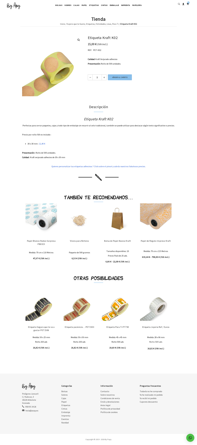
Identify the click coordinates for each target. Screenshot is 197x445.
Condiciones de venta (110, 398)
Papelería (137, 5)
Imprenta (125, 5)
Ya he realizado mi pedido (151, 394)
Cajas (76, 5)
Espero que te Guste (76, 24)
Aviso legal (105, 405)
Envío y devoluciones (110, 401)
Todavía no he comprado (151, 391)
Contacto (105, 391)
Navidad (65, 422)
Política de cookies (109, 412)
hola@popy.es (31, 410)
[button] (78, 40)
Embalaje (114, 5)
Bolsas (58, 5)
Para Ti (115, 24)
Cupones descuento (149, 401)
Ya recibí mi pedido (148, 398)
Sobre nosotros (108, 394)
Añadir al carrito (120, 77)
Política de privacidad (110, 408)
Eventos (65, 419)
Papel (84, 5)
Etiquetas (94, 5)
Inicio (62, 24)
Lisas (109, 24)
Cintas (104, 5)
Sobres (67, 5)
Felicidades (101, 24)
